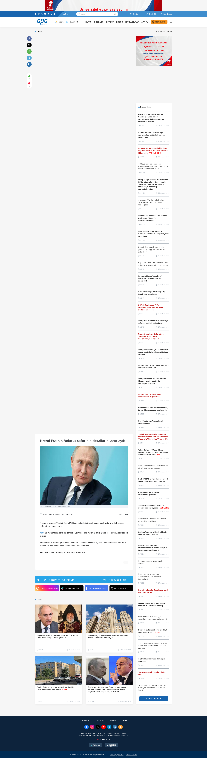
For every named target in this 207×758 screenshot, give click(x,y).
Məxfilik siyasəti (131, 755)
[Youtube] (45, 14)
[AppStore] (111, 745)
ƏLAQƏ (100, 721)
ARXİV (113, 721)
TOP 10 (125, 721)
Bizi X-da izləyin (120, 588)
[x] (98, 727)
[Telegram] (48, 14)
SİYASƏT (110, 22)
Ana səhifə (160, 31)
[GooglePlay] (96, 745)
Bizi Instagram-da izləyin (49, 588)
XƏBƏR (119, 22)
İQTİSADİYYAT (132, 22)
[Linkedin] (51, 14)
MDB (169, 31)
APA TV (144, 22)
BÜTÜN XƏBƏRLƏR (94, 22)
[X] (42, 14)
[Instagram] (39, 14)
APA (42, 533)
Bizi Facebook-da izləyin (97, 588)
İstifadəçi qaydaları (117, 755)
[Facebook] (35, 14)
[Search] (115, 14)
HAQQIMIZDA (85, 721)
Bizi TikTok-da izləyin (72, 588)
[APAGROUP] (103, 739)
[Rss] (54, 14)
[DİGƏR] (169, 22)
